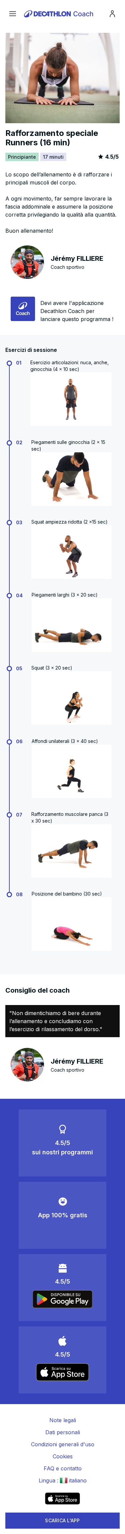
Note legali (62, 1420)
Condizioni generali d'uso (62, 1444)
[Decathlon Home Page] (59, 14)
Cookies (63, 1456)
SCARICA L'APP (62, 1520)
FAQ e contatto (63, 1468)
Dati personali (62, 1432)
